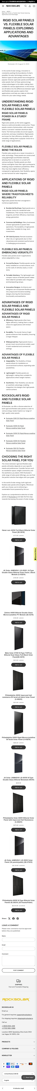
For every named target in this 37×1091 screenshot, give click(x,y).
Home (3, 11)
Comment (5, 954)
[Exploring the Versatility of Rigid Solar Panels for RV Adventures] (34, 1088)
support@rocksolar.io (24, 1015)
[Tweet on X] (9, 918)
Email (3, 945)
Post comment (18, 970)
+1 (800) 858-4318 (8, 1026)
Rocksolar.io (13, 497)
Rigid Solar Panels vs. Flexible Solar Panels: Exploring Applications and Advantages (16, 13)
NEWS (8, 11)
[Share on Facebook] (13, 918)
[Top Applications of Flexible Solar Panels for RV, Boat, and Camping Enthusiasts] (3, 1088)
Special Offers (35, 554)
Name (4, 936)
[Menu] (3, 6)
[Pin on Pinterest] (18, 918)
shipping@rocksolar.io (25, 1018)
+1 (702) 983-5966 (8, 1028)
